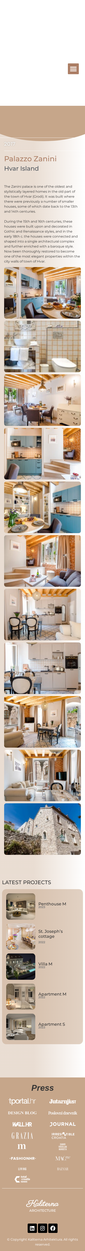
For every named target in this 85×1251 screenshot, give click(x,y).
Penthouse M (52, 903)
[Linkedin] (32, 1228)
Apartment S (51, 1024)
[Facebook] (53, 1228)
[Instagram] (42, 1228)
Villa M (45, 963)
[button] (73, 68)
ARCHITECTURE (35, 72)
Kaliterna (23, 67)
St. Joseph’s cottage (50, 934)
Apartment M (52, 994)
